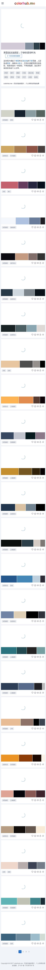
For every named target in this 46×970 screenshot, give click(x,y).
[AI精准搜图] (43, 120)
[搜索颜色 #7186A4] (7, 614)
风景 (6, 73)
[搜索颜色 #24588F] (9, 579)
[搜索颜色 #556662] (40, 113)
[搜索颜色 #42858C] (35, 901)
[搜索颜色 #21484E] (22, 650)
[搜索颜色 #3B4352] (32, 865)
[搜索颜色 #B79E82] (7, 829)
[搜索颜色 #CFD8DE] (18, 292)
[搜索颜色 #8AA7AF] (32, 328)
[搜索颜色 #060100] (42, 471)
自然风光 (5, 156)
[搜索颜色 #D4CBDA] (13, 46)
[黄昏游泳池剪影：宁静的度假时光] (23, 25)
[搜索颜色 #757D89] (41, 865)
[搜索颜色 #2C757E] (9, 650)
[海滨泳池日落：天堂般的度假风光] (23, 851)
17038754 (28, 965)
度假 (12, 77)
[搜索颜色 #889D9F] (31, 113)
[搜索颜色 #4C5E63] (21, 328)
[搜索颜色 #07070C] (42, 46)
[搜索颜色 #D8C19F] (20, 507)
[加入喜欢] (32, 120)
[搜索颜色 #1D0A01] (37, 758)
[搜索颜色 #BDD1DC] (36, 579)
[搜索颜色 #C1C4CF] (19, 435)
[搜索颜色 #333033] (41, 256)
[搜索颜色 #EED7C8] (9, 865)
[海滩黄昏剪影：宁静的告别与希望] (23, 421)
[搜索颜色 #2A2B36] (42, 579)
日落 (24, 73)
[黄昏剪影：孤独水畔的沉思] (23, 636)
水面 (19, 63)
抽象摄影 (13, 227)
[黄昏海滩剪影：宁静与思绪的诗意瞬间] (23, 314)
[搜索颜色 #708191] (31, 507)
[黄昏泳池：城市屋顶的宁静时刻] (23, 242)
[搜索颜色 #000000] (36, 722)
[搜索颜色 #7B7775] (42, 543)
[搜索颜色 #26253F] (32, 185)
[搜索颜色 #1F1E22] (42, 221)
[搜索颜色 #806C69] (32, 256)
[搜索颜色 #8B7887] (40, 435)
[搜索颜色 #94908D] (36, 364)
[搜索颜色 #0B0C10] (8, 256)
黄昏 (17, 61)
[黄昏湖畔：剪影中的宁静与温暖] (23, 708)
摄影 (18, 73)
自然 (9, 370)
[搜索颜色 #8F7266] (27, 722)
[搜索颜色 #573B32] (36, 400)
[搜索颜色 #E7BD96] (11, 722)
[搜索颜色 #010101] (40, 507)
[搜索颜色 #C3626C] (9, 185)
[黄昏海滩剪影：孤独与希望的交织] (23, 672)
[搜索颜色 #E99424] (10, 758)
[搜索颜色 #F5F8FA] (8, 221)
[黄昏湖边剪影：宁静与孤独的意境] (23, 815)
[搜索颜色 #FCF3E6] (43, 758)
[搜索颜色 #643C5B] (23, 185)
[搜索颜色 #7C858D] (29, 292)
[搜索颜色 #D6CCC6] (37, 543)
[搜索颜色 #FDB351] (10, 400)
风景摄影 (5, 120)
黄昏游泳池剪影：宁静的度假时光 (20, 52)
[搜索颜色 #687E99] (34, 221)
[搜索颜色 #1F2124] (38, 686)
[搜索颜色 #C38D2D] (10, 471)
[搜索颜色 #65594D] (31, 829)
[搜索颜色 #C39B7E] (21, 256)
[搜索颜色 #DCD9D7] (41, 328)
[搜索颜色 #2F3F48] (37, 46)
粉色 (36, 77)
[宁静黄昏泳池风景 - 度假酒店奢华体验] (23, 99)
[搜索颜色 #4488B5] (25, 579)
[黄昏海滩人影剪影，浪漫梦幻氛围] (23, 779)
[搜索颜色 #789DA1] (41, 650)
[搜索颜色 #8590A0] (29, 46)
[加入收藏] (35, 120)
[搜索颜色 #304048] (27, 543)
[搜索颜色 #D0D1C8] (8, 113)
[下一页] (29, 951)
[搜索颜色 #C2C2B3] (23, 901)
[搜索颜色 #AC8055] (20, 149)
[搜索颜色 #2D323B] (42, 614)
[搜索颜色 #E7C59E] (10, 364)
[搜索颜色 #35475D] (7, 435)
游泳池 (24, 61)
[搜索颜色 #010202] (42, 364)
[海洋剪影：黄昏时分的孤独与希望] (23, 135)
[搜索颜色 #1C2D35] (43, 901)
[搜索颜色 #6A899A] (23, 937)
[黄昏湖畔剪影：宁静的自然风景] (23, 743)
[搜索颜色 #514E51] (26, 364)
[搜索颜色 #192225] (8, 328)
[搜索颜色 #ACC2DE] (22, 221)
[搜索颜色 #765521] (25, 471)
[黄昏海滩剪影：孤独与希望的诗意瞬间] (23, 887)
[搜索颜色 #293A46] (7, 292)
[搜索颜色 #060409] (19, 793)
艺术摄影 (13, 156)
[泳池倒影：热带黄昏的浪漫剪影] (23, 170)
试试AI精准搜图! (14, 56)
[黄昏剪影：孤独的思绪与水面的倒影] (23, 529)
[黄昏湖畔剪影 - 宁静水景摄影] (23, 493)
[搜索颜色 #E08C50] (26, 400)
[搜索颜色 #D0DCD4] (42, 937)
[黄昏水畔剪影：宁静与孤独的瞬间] (23, 385)
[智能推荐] (40, 120)
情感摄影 (13, 907)
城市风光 (13, 263)
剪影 (8, 63)
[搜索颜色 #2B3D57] (9, 686)
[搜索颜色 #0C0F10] (11, 543)
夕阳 (11, 728)
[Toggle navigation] (2, 3)
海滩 (9, 872)
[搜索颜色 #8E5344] (32, 149)
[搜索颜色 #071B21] (30, 435)
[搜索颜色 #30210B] (36, 471)
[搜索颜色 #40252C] (40, 793)
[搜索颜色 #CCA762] (7, 149)
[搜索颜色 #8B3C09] (26, 758)
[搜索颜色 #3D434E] (42, 722)
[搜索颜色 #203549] (8, 507)
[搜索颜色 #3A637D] (8, 937)
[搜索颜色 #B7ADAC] (23, 865)
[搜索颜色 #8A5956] (30, 793)
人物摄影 (13, 406)
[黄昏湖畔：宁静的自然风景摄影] (23, 600)
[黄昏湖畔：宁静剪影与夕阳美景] (23, 349)
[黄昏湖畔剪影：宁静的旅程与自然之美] (23, 457)
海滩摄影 (13, 442)
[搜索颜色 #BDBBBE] (43, 686)
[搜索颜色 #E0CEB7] (20, 614)
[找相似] (38, 120)
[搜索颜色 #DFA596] (7, 793)
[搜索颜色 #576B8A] (26, 686)
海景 (11, 943)
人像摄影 (13, 478)
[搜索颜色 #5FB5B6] (9, 901)
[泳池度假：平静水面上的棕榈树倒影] (23, 564)
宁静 (31, 61)
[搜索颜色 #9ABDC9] (35, 937)
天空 (24, 77)
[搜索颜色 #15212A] (20, 113)
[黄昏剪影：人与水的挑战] (23, 206)
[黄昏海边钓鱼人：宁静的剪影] (23, 922)
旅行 (12, 73)
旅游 (11, 585)
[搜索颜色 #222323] (32, 650)
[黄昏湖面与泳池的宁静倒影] (23, 278)
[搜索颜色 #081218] (40, 292)
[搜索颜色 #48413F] (41, 149)
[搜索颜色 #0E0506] (42, 400)
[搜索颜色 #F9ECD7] (40, 829)
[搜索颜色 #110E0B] (19, 829)
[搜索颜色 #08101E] (41, 185)
